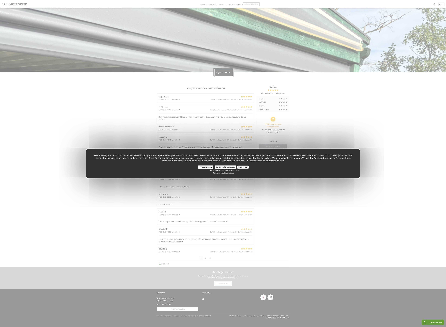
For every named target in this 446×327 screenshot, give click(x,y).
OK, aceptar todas (205, 167)
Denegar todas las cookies (225, 167)
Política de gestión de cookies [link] (223, 173)
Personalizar (243, 167)
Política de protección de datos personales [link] (224, 170)
